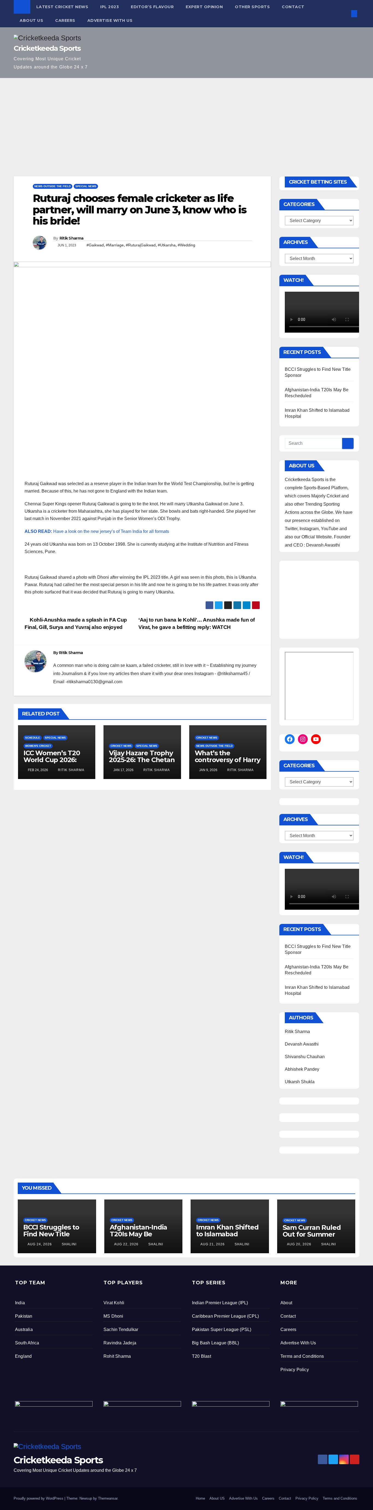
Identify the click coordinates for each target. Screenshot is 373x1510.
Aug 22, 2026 (126, 1244)
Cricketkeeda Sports (47, 48)
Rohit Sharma (117, 1356)
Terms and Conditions (302, 1356)
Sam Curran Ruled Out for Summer (312, 1230)
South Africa (27, 1343)
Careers (65, 20)
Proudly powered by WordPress (39, 1498)
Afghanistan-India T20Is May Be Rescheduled (138, 1234)
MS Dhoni (113, 1316)
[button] (345, 13)
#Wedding (186, 245)
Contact (293, 6)
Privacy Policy (294, 1369)
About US (31, 20)
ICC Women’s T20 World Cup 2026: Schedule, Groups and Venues (51, 763)
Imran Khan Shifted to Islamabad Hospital (227, 1234)
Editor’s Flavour (152, 6)
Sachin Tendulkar (120, 1329)
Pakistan (23, 1316)
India (20, 1302)
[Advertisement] (186, 119)
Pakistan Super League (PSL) (221, 1329)
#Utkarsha (167, 245)
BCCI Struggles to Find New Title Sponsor (51, 1234)
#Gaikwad (95, 245)
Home (200, 1498)
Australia (24, 1329)
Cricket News (121, 745)
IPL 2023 (109, 6)
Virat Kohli (113, 1302)
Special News (85, 186)
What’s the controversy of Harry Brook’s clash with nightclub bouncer (227, 763)
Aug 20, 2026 (299, 1244)
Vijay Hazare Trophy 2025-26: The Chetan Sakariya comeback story (141, 763)
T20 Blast (201, 1356)
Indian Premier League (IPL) (220, 1302)
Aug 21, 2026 (212, 1244)
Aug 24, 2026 (40, 1244)
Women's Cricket (38, 745)
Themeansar (107, 1498)
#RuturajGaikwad (141, 245)
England (23, 1356)
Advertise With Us (110, 20)
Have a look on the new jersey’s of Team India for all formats (97, 531)
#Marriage (115, 245)
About (286, 1302)
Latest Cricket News (62, 6)
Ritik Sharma (72, 238)
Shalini (68, 1244)
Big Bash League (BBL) (215, 1343)
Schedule (32, 737)
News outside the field (52, 186)
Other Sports (252, 6)
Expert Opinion (204, 6)
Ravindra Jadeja (119, 1343)
